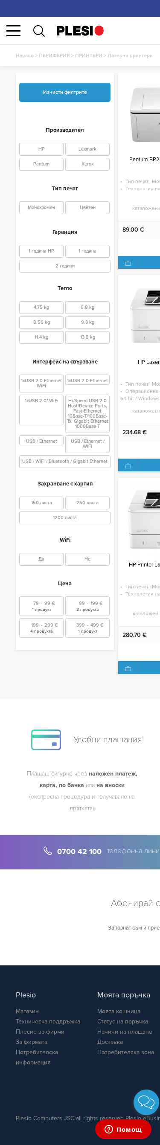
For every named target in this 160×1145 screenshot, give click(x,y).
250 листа (87, 503)
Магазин (27, 1011)
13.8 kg (87, 337)
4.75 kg (41, 307)
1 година (87, 251)
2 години (65, 266)
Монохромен (41, 207)
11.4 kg (41, 337)
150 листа (41, 503)
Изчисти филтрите (65, 92)
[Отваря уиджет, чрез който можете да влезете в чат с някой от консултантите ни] (123, 1130)
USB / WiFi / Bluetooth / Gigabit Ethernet (65, 461)
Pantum (41, 164)
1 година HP (41, 251)
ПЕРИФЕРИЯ (54, 55)
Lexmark (87, 149)
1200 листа (65, 517)
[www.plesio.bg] (80, 30)
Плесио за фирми (40, 1031)
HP (41, 149)
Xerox (87, 164)
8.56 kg (41, 322)
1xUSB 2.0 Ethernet (87, 381)
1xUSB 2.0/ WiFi (41, 401)
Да (41, 559)
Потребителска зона (125, 1052)
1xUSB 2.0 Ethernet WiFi (41, 383)
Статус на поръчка (122, 1021)
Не (87, 559)
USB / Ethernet (41, 441)
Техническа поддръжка (48, 1021)
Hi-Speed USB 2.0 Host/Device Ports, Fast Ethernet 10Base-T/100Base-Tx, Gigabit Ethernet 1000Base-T (87, 413)
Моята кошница (118, 1011)
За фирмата (31, 1042)
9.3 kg (87, 322)
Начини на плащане (124, 1031)
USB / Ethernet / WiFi (88, 444)
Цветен (88, 207)
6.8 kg (87, 307)
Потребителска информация (37, 1057)
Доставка (110, 1042)
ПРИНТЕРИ (88, 55)
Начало (25, 55)
